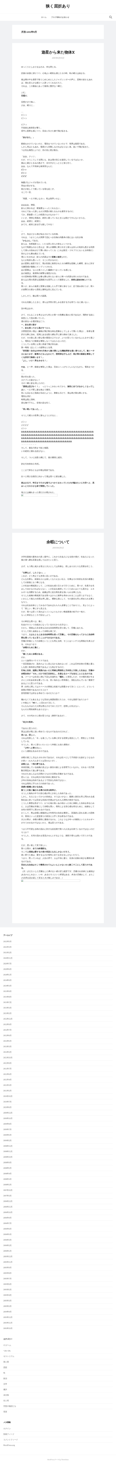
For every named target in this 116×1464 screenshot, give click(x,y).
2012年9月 (7, 1024)
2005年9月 (7, 1267)
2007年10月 (7, 1190)
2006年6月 (7, 1229)
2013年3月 (7, 1008)
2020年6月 (7, 969)
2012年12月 (7, 1019)
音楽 (5, 1411)
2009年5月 (7, 1135)
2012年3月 (7, 1046)
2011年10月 (7, 1057)
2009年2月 (7, 1140)
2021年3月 (7, 947)
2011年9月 (7, 1063)
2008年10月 (7, 1157)
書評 (5, 1389)
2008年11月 (7, 1151)
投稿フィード (8, 1434)
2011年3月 (7, 1085)
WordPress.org (9, 1445)
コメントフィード (10, 1439)
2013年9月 (7, 991)
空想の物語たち (9, 1406)
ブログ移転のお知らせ (60, 17)
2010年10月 (7, 1096)
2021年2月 (7, 952)
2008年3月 (7, 1179)
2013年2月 (7, 1013)
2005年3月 (7, 1300)
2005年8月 (7, 1273)
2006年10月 (7, 1212)
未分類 (6, 1395)
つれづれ (7, 1351)
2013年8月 (7, 997)
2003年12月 (7, 1317)
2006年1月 (7, 1251)
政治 (5, 1378)
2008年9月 (7, 1162)
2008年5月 (7, 1168)
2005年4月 (7, 1295)
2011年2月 (7, 1090)
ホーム (44, 17)
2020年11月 (7, 958)
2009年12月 (7, 1113)
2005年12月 (7, 1256)
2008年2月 (7, 1184)
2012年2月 (7, 1052)
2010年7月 (7, 1102)
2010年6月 (7, 1107)
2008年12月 (7, 1146)
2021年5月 (7, 941)
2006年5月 (7, 1234)
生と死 (6, 1400)
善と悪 (6, 1362)
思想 (5, 1367)
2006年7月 (7, 1223)
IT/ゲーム (7, 1345)
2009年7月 (7, 1129)
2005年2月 (7, 1306)
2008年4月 (7, 1173)
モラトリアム (8, 1356)
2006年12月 (7, 1201)
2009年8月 (7, 1124)
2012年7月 (7, 1030)
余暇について (58, 542)
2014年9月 (7, 980)
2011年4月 (7, 1079)
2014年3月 (7, 986)
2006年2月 (7, 1245)
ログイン (7, 1428)
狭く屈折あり (58, 6)
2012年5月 (7, 1041)
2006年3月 (7, 1240)
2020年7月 (7, 963)
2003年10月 (7, 1328)
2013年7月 (7, 1002)
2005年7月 (7, 1278)
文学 (5, 1384)
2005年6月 (7, 1284)
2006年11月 (7, 1207)
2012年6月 (7, 1035)
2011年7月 (7, 1068)
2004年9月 (7, 1312)
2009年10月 (7, 1118)
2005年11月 (7, 1262)
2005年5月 (7, 1289)
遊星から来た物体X (58, 52)
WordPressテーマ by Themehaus (58, 1460)
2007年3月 (7, 1196)
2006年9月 (7, 1218)
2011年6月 (7, 1074)
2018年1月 (7, 974)
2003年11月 (7, 1323)
